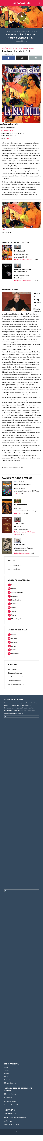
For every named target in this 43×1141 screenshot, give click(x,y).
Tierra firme (19, 523)
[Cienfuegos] (7, 546)
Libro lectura (17, 31)
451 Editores (12, 669)
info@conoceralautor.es (17, 1117)
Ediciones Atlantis (14, 681)
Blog (6, 1077)
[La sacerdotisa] (7, 506)
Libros (6, 1074)
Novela (34, 31)
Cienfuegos (19, 544)
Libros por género (14, 565)
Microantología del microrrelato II (22, 270)
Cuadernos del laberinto (16, 677)
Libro (4, 229)
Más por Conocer (10, 1094)
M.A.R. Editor (19, 513)
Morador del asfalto (22, 485)
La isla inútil (7, 232)
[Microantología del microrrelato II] (7, 271)
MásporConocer (10, 1083)
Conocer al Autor (27, 1132)
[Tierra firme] (7, 525)
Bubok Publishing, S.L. (22, 553)
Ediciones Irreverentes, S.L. (24, 259)
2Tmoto (17, 493)
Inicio (6, 1067)
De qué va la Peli (10, 1101)
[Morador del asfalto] (7, 488)
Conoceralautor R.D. (11, 1105)
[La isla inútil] (7, 252)
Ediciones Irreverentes (16, 684)
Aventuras (27, 31)
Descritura (8, 1098)
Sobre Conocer (9, 1080)
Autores (7, 1070)
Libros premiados (14, 569)
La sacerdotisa (20, 505)
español (9, 31)
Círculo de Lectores (15, 673)
